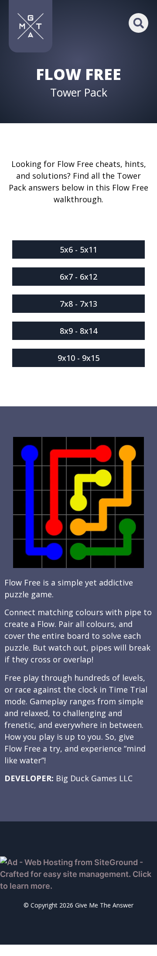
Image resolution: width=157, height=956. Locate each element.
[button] (138, 23)
